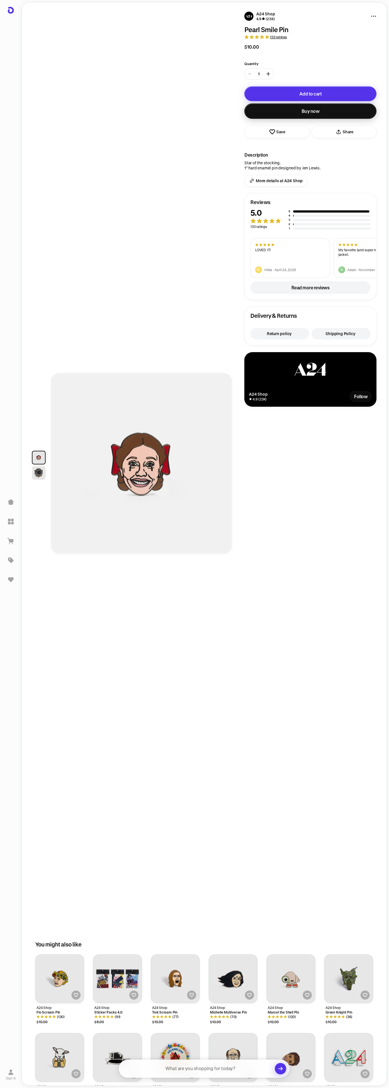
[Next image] (222, 466)
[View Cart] (11, 541)
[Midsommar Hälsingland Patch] (175, 1057)
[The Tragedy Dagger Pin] (117, 1057)
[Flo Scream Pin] (59, 978)
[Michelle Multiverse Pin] (233, 978)
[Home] (11, 502)
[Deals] (11, 560)
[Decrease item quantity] (250, 74)
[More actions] (373, 16)
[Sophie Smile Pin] (291, 1057)
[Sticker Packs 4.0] (117, 978)
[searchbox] (204, 1068)
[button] (310, 214)
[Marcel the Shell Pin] (291, 978)
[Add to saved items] (76, 995)
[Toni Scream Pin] (175, 978)
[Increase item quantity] (268, 74)
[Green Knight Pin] (348, 978)
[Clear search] (280, 1068)
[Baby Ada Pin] (59, 1057)
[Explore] (11, 521)
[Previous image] (61, 466)
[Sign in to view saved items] (11, 579)
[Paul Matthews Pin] (233, 1057)
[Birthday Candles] (348, 1057)
